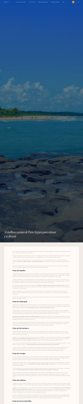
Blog (63, 2)
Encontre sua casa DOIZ (21, 2)
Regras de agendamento (43, 2)
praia (53, 306)
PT (76, 2)
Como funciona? (32, 2)
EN (78, 2)
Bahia (57, 273)
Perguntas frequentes (55, 2)
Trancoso (62, 331)
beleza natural (57, 279)
